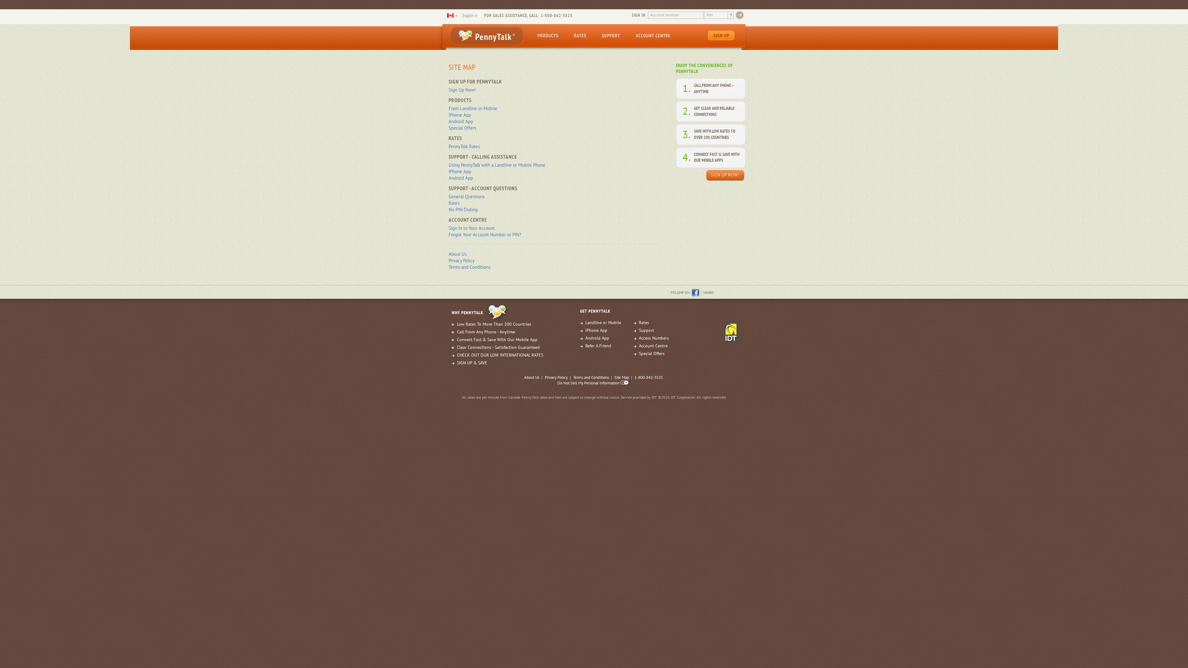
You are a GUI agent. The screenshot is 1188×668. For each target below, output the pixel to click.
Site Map (621, 377)
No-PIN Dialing (463, 209)
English (468, 15)
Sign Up (721, 35)
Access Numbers (654, 338)
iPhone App (460, 115)
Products (547, 35)
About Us (458, 254)
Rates (580, 35)
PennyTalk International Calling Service (486, 36)
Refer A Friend (598, 346)
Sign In (639, 15)
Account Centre (652, 35)
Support (610, 35)
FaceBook (695, 292)
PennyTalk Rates (464, 146)
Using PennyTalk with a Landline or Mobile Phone (497, 165)
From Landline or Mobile (473, 108)
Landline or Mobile (603, 322)
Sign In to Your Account (472, 228)
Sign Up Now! (462, 90)
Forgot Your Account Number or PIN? (485, 235)
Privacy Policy (462, 260)
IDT (731, 332)
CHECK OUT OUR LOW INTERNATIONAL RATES (500, 355)
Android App (461, 121)
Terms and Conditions (469, 267)
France (450, 15)
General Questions (466, 196)
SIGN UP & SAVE (472, 363)
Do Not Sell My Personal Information (588, 383)
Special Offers (462, 128)
